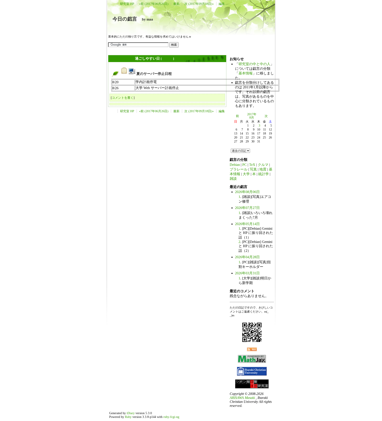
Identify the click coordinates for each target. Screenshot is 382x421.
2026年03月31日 (247, 273)
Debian (235, 165)
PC (244, 165)
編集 (222, 4)
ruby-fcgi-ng (171, 417)
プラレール (238, 169)
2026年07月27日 (247, 208)
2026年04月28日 (247, 257)
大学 (246, 174)
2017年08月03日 (121, 58)
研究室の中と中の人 (254, 64)
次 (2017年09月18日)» (199, 4)
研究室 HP (127, 4)
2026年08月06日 (247, 192)
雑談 (233, 178)
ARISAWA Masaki (242, 398)
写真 (253, 169)
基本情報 (246, 73)
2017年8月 (251, 115)
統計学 (263, 174)
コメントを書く (123, 97)
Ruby (128, 417)
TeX (252, 165)
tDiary (131, 413)
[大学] (124, 74)
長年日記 (167, 58)
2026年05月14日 (247, 224)
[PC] (132, 74)
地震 (262, 169)
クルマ (263, 165)
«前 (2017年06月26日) (153, 4)
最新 (176, 4)
